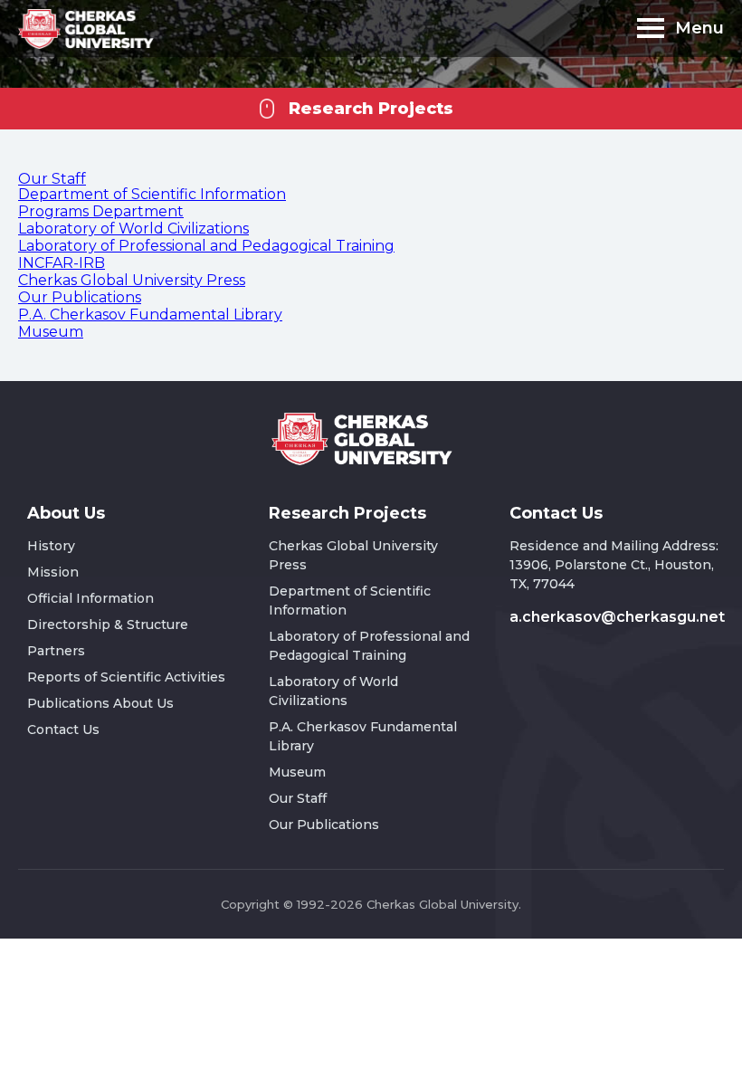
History (51, 546)
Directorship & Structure (107, 624)
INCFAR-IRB (61, 263)
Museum (50, 331)
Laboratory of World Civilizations (133, 228)
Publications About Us (100, 703)
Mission (53, 572)
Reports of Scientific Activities (126, 677)
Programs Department (101, 211)
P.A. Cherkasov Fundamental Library (150, 314)
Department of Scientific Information (152, 194)
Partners (56, 651)
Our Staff (52, 178)
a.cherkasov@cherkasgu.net (617, 616)
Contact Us (63, 729)
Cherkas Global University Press (131, 280)
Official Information (90, 598)
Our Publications (79, 297)
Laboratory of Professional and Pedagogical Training (206, 245)
